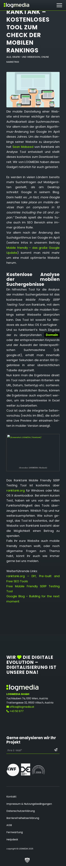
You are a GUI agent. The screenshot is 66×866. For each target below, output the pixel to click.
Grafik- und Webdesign (26, 57)
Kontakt (11, 796)
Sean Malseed (22, 147)
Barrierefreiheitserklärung (22, 818)
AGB (9, 825)
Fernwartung (14, 832)
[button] (27, 860)
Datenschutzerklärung (20, 811)
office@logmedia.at (21, 707)
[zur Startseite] (16, 5)
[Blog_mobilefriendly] (33, 89)
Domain (52, 335)
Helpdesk (12, 839)
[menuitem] (59, 5)
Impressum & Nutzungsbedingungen (29, 804)
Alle (8, 57)
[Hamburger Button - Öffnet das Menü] (59, 5)
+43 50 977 (16, 711)
